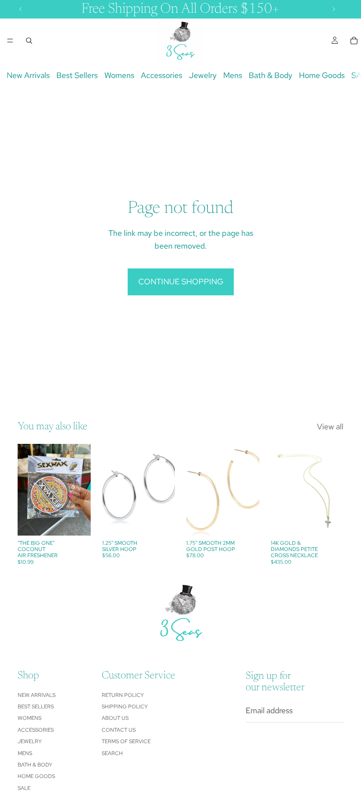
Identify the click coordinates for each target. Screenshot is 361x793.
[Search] (29, 40)
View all (330, 426)
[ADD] (77, 522)
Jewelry (203, 75)
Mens (232, 75)
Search (112, 752)
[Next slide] (333, 489)
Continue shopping (180, 281)
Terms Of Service (126, 741)
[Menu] (10, 40)
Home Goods (322, 75)
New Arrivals (28, 75)
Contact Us (119, 729)
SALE (24, 788)
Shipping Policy (125, 706)
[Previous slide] (280, 489)
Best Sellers (77, 75)
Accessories (161, 75)
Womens (119, 75)
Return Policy (123, 694)
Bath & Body (270, 75)
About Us (115, 718)
